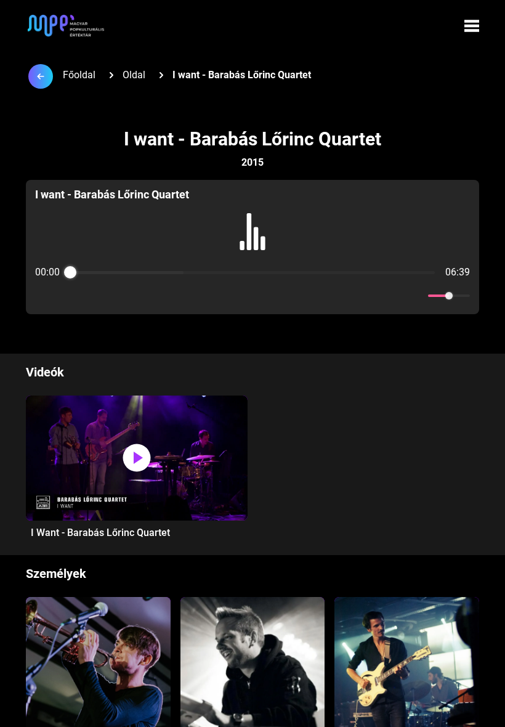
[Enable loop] (43, 296)
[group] (252, 247)
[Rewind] (225, 296)
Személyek (56, 573)
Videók (45, 372)
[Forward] (279, 296)
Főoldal (79, 75)
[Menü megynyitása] (471, 25)
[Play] (252, 295)
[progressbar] (252, 272)
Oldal (134, 75)
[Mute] (416, 296)
